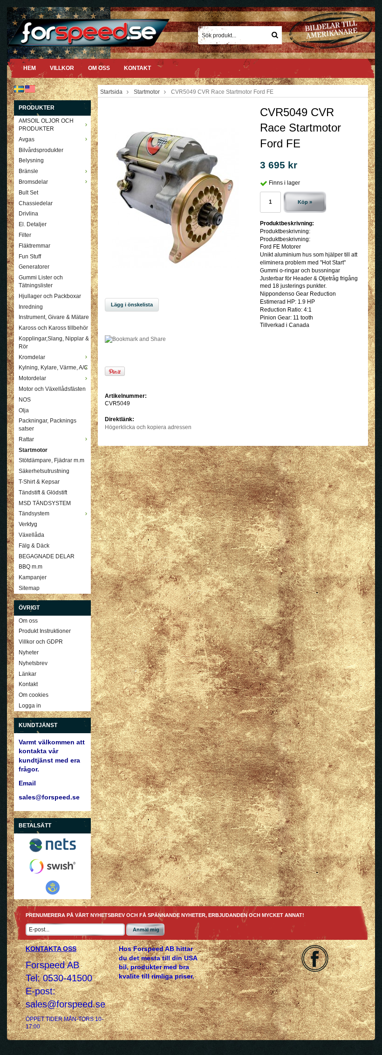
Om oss (99, 68)
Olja (24, 410)
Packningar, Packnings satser (47, 424)
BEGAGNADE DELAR (47, 556)
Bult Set (28, 192)
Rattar (26, 439)
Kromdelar (32, 357)
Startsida (111, 92)
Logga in (30, 705)
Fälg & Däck (34, 545)
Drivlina (28, 213)
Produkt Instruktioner (45, 631)
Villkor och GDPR (41, 642)
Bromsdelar (33, 182)
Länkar (27, 674)
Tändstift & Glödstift (43, 492)
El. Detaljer (33, 224)
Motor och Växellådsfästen (52, 389)
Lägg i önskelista (132, 304)
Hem (29, 68)
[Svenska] (19, 88)
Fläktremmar (34, 246)
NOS (25, 399)
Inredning (31, 307)
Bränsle (28, 171)
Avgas (26, 139)
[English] (30, 88)
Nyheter (29, 652)
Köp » (305, 202)
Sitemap (29, 588)
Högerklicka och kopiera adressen (148, 427)
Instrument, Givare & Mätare (54, 317)
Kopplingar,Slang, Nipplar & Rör (54, 342)
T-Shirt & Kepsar (39, 482)
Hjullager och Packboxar (50, 296)
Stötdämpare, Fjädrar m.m (51, 460)
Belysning (31, 160)
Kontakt (137, 68)
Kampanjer (33, 577)
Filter (25, 235)
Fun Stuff (30, 256)
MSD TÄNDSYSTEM (45, 503)
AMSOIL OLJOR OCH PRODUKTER (46, 125)
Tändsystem (34, 513)
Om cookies (33, 695)
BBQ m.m (30, 566)
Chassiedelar (36, 203)
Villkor (62, 68)
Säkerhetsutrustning (44, 471)
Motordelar (32, 378)
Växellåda (31, 535)
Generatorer (34, 267)
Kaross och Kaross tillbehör (53, 328)
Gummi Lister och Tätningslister (41, 281)
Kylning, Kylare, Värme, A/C (53, 367)
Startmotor (33, 450)
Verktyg (28, 524)
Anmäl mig (146, 929)
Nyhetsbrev (33, 663)
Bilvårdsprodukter (41, 150)
